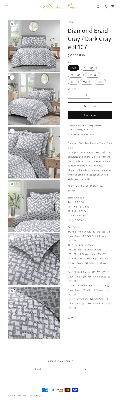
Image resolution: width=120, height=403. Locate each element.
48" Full (92, 74)
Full (73, 81)
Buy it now (90, 115)
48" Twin (75, 74)
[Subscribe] (84, 369)
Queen (86, 81)
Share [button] (74, 317)
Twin (73, 67)
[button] (6, 6)
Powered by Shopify (34, 396)
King (100, 81)
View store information (82, 134)
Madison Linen (20, 396)
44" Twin (88, 67)
